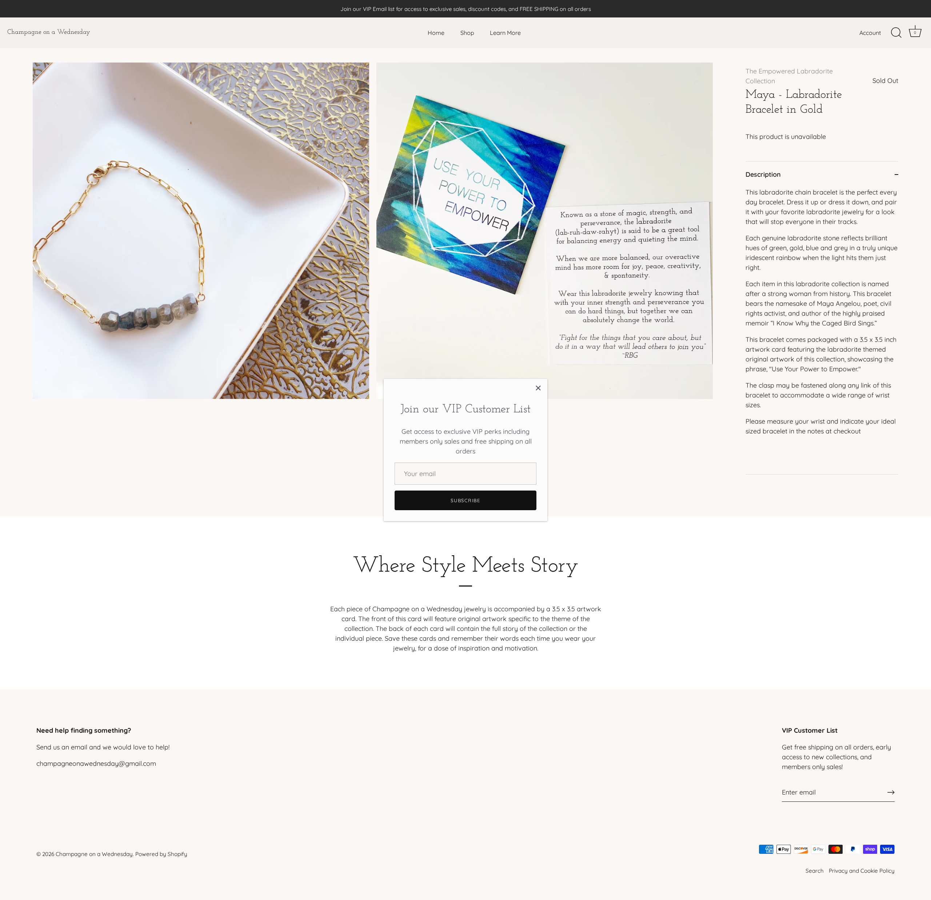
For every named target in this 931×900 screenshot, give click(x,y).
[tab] (822, 330)
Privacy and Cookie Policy (862, 870)
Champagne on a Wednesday (48, 32)
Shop (467, 32)
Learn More (505, 32)
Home (436, 32)
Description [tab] (763, 174)
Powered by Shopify (161, 854)
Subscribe (465, 500)
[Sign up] (891, 792)
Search (815, 870)
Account (870, 32)
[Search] (896, 33)
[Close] (538, 388)
